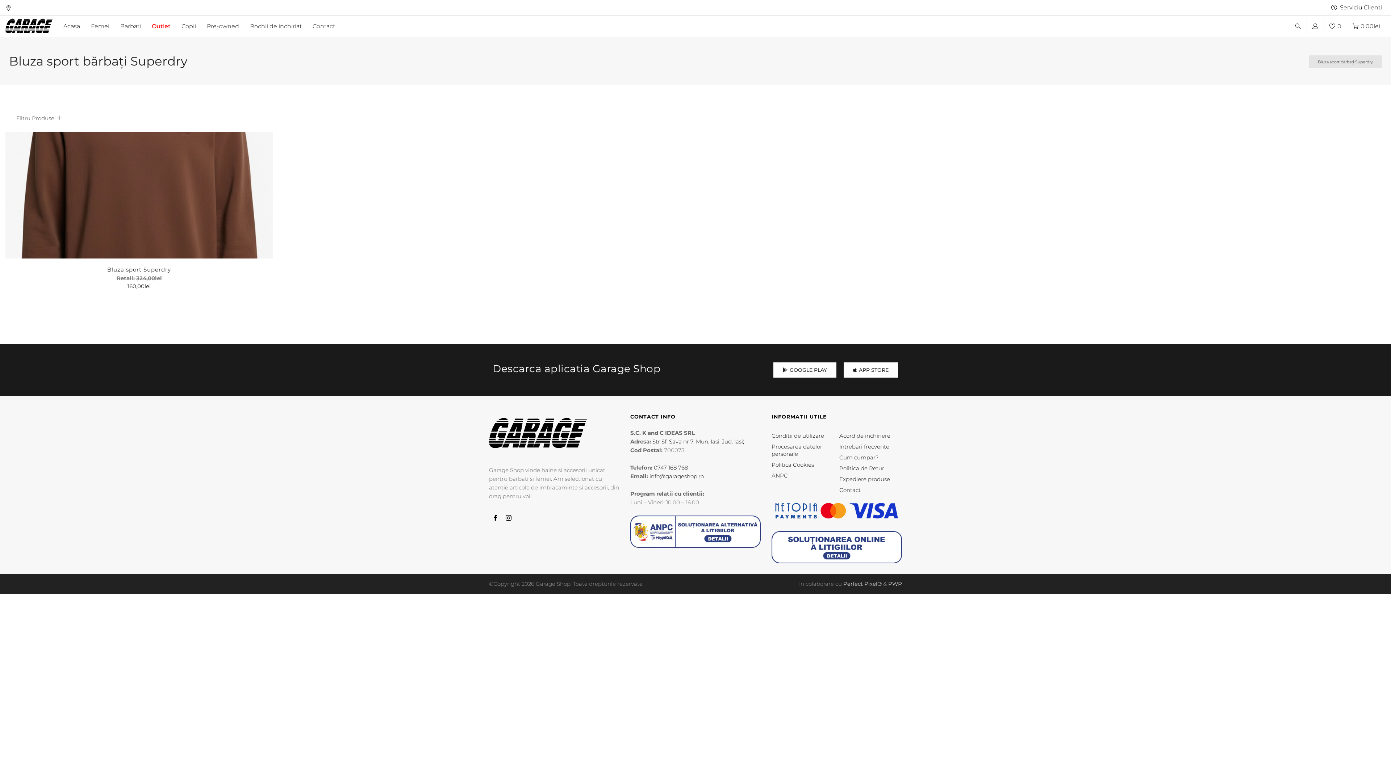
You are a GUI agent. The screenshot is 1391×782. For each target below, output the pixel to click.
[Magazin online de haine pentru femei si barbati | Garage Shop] (538, 432)
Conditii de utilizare (798, 435)
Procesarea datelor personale (797, 450)
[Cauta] (1298, 26)
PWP (895, 583)
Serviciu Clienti (1361, 7)
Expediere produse (864, 479)
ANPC (780, 475)
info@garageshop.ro (676, 476)
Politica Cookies (793, 464)
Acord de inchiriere (864, 435)
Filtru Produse (35, 118)
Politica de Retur (861, 468)
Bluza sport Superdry (139, 269)
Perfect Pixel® (862, 583)
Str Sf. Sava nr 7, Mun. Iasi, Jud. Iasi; (698, 441)
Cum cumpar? (858, 457)
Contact (850, 490)
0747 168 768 (671, 467)
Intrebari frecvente (864, 446)
